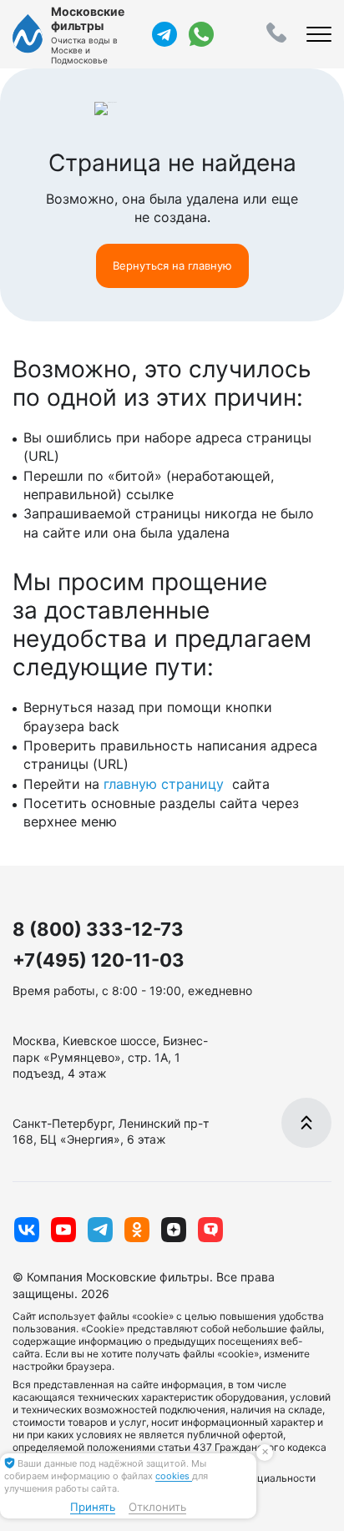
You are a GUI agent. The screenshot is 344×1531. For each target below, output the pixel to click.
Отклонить (157, 1506)
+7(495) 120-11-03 (99, 960)
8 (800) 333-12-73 (98, 929)
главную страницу (166, 784)
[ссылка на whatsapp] (201, 34)
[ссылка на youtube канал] (63, 1229)
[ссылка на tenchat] (210, 1229)
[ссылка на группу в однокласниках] (137, 1229)
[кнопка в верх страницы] (306, 1123)
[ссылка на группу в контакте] (27, 1229)
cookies (173, 1476)
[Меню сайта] (319, 34)
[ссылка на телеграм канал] (164, 34)
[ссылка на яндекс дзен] (173, 1229)
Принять (92, 1506)
